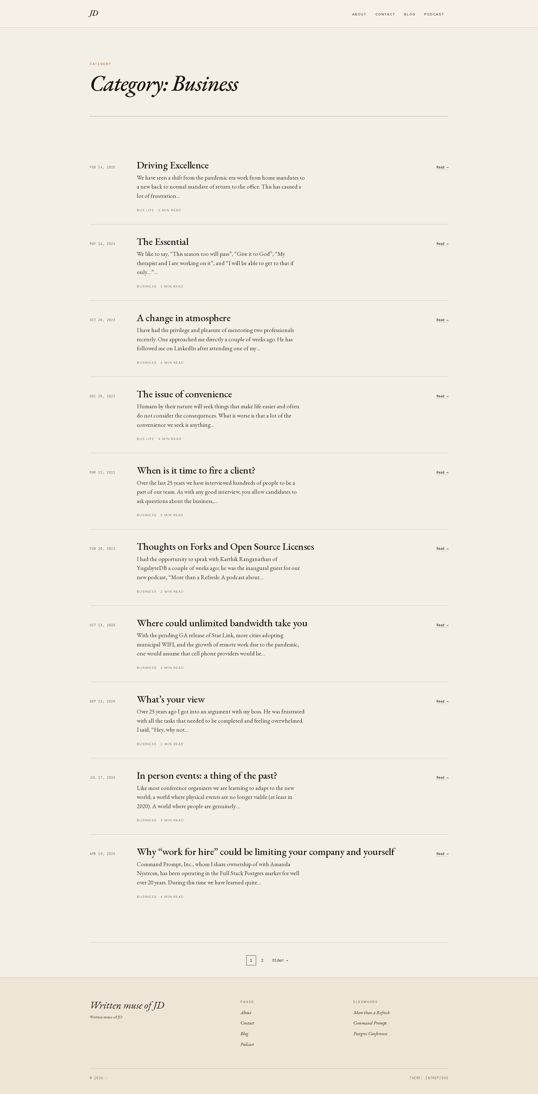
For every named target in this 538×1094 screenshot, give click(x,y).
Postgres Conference (370, 1033)
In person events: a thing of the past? (207, 775)
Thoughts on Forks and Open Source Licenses (225, 546)
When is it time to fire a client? (196, 470)
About (359, 14)
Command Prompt (370, 1023)
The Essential (162, 241)
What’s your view (171, 699)
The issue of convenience (184, 393)
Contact (385, 14)
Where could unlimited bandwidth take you (222, 622)
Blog (409, 14)
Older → (280, 960)
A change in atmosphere (183, 317)
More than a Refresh (371, 1012)
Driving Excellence (172, 164)
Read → (442, 167)
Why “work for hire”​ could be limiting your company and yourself (265, 851)
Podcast (434, 14)
